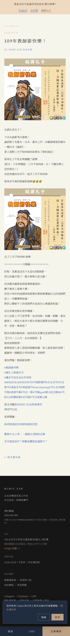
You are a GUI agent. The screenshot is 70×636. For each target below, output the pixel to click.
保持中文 (46, 10)
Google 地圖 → (12, 548)
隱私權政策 (10, 600)
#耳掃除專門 (39, 382)
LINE (33, 596)
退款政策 (24, 600)
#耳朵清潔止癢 (38, 397)
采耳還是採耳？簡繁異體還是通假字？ (26, 441)
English (23, 10)
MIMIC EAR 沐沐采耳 (20, 49)
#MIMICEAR (12, 382)
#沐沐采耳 (26, 382)
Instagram (9, 596)
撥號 (10, 631)
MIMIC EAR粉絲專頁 (29, 404)
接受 (57, 617)
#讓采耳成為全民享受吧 (17, 377)
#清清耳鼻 (15, 392)
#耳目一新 (27, 392)
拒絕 (44, 617)
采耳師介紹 (25, 580)
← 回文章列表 (12, 457)
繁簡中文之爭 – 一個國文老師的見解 (24, 434)
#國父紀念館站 (52, 392)
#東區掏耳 (27, 387)
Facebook (23, 596)
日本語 (34, 10)
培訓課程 (9, 585)
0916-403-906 (11, 515)
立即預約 (56, 631)
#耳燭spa (38, 392)
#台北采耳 (52, 382)
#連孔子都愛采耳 (14, 372)
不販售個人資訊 (40, 600)
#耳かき (53, 387)
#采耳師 (25, 397)
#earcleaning (41, 387)
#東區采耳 (15, 387)
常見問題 (22, 585)
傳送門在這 (10, 409)
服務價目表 (10, 580)
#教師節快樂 (11, 367)
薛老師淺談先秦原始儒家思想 (20, 424)
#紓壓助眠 (15, 397)
